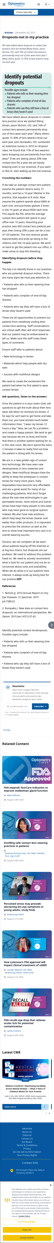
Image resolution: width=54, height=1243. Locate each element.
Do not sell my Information (27, 1151)
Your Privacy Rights (27, 1155)
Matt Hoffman (13, 795)
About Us (27, 1131)
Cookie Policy (24, 1216)
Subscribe (38, 706)
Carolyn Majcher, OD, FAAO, (19, 969)
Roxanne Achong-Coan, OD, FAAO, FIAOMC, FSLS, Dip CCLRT (25, 854)
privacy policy (13, 714)
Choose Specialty (24, 12)
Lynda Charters (14, 1030)
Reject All (27, 1230)
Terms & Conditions (27, 1145)
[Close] (51, 1185)
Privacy (27, 1148)
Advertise (27, 1128)
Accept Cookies (27, 1237)
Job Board (27, 1141)
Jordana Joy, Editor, (13, 972)
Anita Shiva (28, 972)
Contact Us (27, 1138)
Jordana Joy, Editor (15, 914)
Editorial (27, 1135)
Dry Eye (6, 730)
